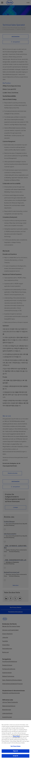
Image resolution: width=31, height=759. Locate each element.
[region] (15, 739)
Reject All (15, 751)
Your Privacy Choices (16, 746)
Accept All (15, 756)
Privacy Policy (16, 736)
